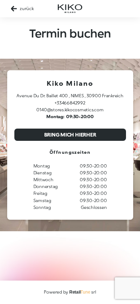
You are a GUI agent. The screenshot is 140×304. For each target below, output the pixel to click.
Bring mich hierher (70, 134)
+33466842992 (70, 103)
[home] (70, 8)
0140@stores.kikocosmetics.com (69, 109)
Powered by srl (70, 292)
